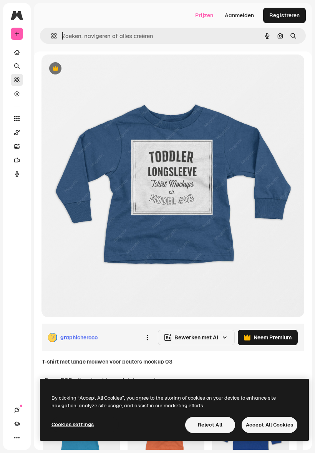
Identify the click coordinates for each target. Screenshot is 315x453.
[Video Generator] (17, 160)
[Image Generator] (17, 146)
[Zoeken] (17, 66)
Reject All (210, 425)
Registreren (284, 15)
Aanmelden (239, 15)
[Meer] (17, 438)
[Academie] (17, 424)
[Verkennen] (17, 94)
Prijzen (204, 15)
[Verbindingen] (17, 410)
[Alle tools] (17, 118)
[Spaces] (17, 132)
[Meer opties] (147, 337)
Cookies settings (72, 424)
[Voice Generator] (17, 174)
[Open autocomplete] (50, 36)
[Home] (17, 52)
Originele (92, 69)
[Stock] (17, 80)
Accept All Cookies (269, 425)
